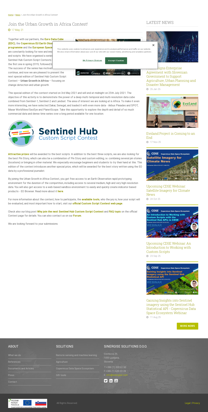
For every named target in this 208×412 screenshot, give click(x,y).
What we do (14, 355)
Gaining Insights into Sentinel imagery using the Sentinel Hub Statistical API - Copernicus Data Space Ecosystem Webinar (171, 306)
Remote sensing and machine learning (76, 355)
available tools (90, 199)
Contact (12, 382)
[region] (105, 55)
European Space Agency (47, 47)
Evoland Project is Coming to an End (170, 135)
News (17, 15)
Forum (77, 215)
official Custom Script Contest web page (97, 203)
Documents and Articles (21, 368)
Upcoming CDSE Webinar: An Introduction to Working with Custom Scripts (168, 247)
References (14, 362)
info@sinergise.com (117, 375)
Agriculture (62, 362)
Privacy (196, 403)
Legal (187, 403)
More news (187, 326)
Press (11, 375)
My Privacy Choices (92, 60)
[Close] (153, 45)
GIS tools (61, 375)
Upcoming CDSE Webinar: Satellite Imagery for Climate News (168, 190)
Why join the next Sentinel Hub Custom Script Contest (70, 211)
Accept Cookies (116, 60)
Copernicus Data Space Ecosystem (75, 368)
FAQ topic (115, 211)
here (60, 191)
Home (10, 15)
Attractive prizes (18, 154)
